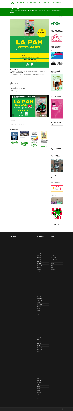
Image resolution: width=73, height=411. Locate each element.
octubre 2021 (39, 302)
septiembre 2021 (39, 304)
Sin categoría (53, 273)
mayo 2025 (39, 253)
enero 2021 (39, 320)
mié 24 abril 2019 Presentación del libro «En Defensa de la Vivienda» (44, 145)
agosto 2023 (39, 269)
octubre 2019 (39, 351)
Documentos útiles (47, 2)
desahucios (52, 249)
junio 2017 (38, 390)
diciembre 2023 (39, 265)
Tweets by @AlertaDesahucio (55, 224)
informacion (14, 15)
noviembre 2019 (39, 349)
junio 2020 (38, 335)
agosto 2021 (39, 306)
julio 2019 (38, 357)
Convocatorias (29, 2)
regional (52, 271)
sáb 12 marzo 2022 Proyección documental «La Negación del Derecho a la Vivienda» (14, 143)
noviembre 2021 (39, 300)
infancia (52, 253)
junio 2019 (38, 359)
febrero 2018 (39, 380)
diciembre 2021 (39, 298)
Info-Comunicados (20, 2)
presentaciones (53, 269)
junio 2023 (38, 273)
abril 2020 (38, 339)
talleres (52, 275)
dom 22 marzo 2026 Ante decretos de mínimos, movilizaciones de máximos (14, 263)
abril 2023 (38, 277)
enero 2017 (39, 400)
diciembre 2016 (39, 402)
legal (51, 261)
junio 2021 (38, 310)
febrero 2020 (39, 343)
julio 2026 (38, 238)
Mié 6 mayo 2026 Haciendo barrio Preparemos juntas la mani (14, 245)
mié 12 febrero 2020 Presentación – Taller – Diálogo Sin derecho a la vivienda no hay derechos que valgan (34, 147)
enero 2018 (39, 382)
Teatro (52, 277)
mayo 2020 (39, 337)
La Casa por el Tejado (57, 2)
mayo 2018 (39, 376)
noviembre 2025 (39, 249)
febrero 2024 (39, 261)
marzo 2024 (39, 259)
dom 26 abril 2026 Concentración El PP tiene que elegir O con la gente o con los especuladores (16, 252)
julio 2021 (38, 308)
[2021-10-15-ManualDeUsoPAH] (29, 43)
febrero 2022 (39, 294)
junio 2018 (38, 374)
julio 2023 (38, 271)
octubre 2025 (39, 251)
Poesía (52, 265)
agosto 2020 (39, 331)
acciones (52, 238)
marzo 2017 (39, 396)
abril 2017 (38, 394)
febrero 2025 (39, 255)
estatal (52, 251)
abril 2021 (38, 314)
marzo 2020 (39, 341)
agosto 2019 (39, 355)
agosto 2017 (39, 386)
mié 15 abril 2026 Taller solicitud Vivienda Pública (15, 258)
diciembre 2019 (39, 347)
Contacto (41, 2)
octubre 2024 (39, 257)
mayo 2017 (39, 392)
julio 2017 (38, 388)
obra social (52, 263)
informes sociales (53, 257)
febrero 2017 (39, 398)
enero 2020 (39, 345)
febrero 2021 (39, 318)
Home (11, 15)
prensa (52, 267)
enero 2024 (39, 263)
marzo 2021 (39, 316)
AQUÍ (24, 88)
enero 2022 (39, 296)
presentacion (13, 120)
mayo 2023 (39, 275)
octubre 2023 (39, 267)
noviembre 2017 (39, 384)
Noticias (34, 2)
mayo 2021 (39, 312)
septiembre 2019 (39, 353)
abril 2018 (38, 378)
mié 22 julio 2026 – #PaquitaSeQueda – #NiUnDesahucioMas (16, 239)
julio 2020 (38, 333)
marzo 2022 (39, 292)
